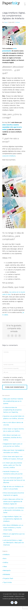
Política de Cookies (19, 596)
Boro (4, 558)
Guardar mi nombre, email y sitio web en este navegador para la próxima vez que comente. (13, 380)
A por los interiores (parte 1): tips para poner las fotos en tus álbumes (14, 480)
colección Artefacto (9, 156)
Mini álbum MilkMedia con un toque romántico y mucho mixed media (13, 527)
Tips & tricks (7, 582)
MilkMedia (6, 574)
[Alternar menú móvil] (25, 3)
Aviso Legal (21, 594)
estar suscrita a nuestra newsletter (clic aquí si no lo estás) (12, 127)
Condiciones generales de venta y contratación (14, 598)
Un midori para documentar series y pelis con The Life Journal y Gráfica (12, 465)
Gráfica (5, 562)
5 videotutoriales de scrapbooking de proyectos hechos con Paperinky (12, 410)
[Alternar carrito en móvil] (25, 5)
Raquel (6, 22)
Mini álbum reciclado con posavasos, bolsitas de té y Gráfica (12, 437)
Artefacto (17, 22)
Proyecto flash (8, 578)
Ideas (5, 566)
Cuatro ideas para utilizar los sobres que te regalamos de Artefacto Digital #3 (13, 501)
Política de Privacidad (8, 596)
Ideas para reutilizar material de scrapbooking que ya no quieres (13, 401)
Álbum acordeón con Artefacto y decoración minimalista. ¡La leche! (13, 510)
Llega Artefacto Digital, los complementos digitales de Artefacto (12, 519)
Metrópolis (6, 570)
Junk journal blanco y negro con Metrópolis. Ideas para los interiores (13, 542)
